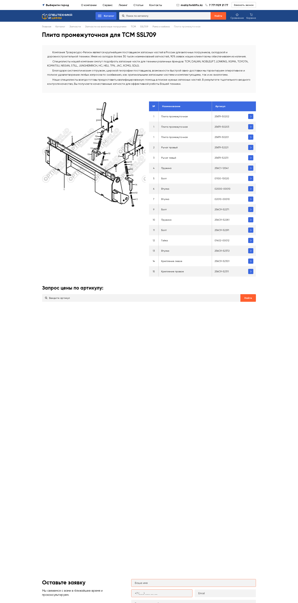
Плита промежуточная (174, 116)
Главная (46, 26)
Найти (218, 15)
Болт (164, 178)
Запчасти (75, 26)
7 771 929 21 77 (218, 5)
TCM (133, 26)
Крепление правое (172, 271)
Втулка (165, 188)
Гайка (164, 240)
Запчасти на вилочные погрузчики (105, 26)
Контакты (155, 5)
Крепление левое (171, 261)
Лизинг (123, 5)
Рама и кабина (161, 26)
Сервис (108, 5)
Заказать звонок (244, 5)
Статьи (138, 5)
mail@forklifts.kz (192, 5)
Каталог (60, 26)
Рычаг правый (169, 147)
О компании (89, 5)
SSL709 (144, 26)
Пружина (166, 168)
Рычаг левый (168, 157)
